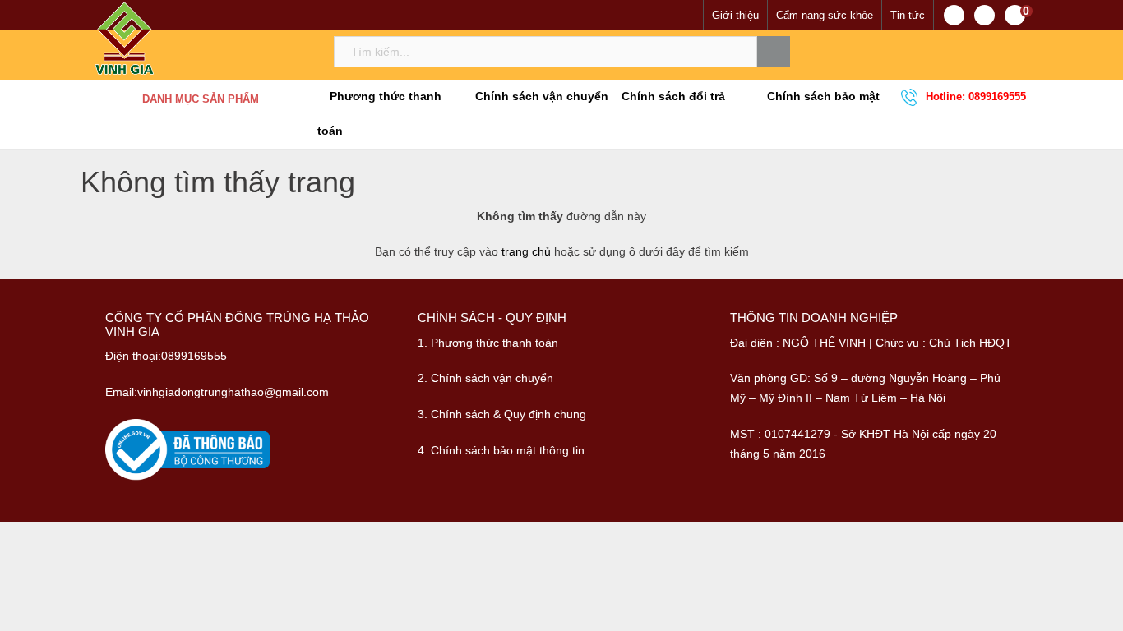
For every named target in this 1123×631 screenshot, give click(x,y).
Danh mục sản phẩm (200, 99)
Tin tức (907, 15)
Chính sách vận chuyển (540, 96)
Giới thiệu (735, 15)
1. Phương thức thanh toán (488, 342)
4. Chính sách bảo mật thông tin (501, 450)
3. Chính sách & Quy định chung (502, 414)
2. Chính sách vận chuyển (485, 378)
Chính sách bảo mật (822, 96)
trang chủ (526, 251)
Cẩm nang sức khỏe (824, 15)
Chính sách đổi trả (671, 96)
